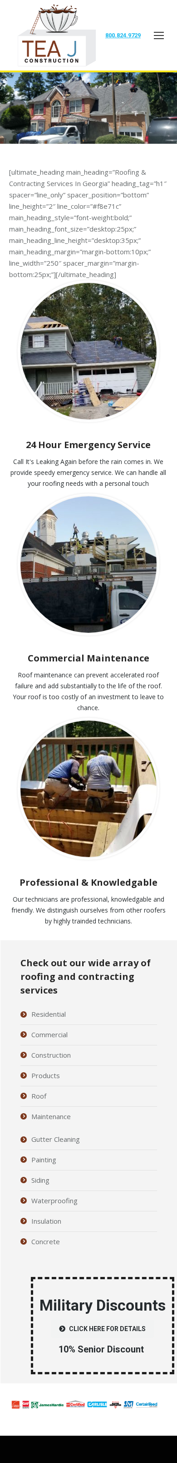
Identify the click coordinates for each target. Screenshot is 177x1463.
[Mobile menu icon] (159, 35)
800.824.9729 (123, 35)
